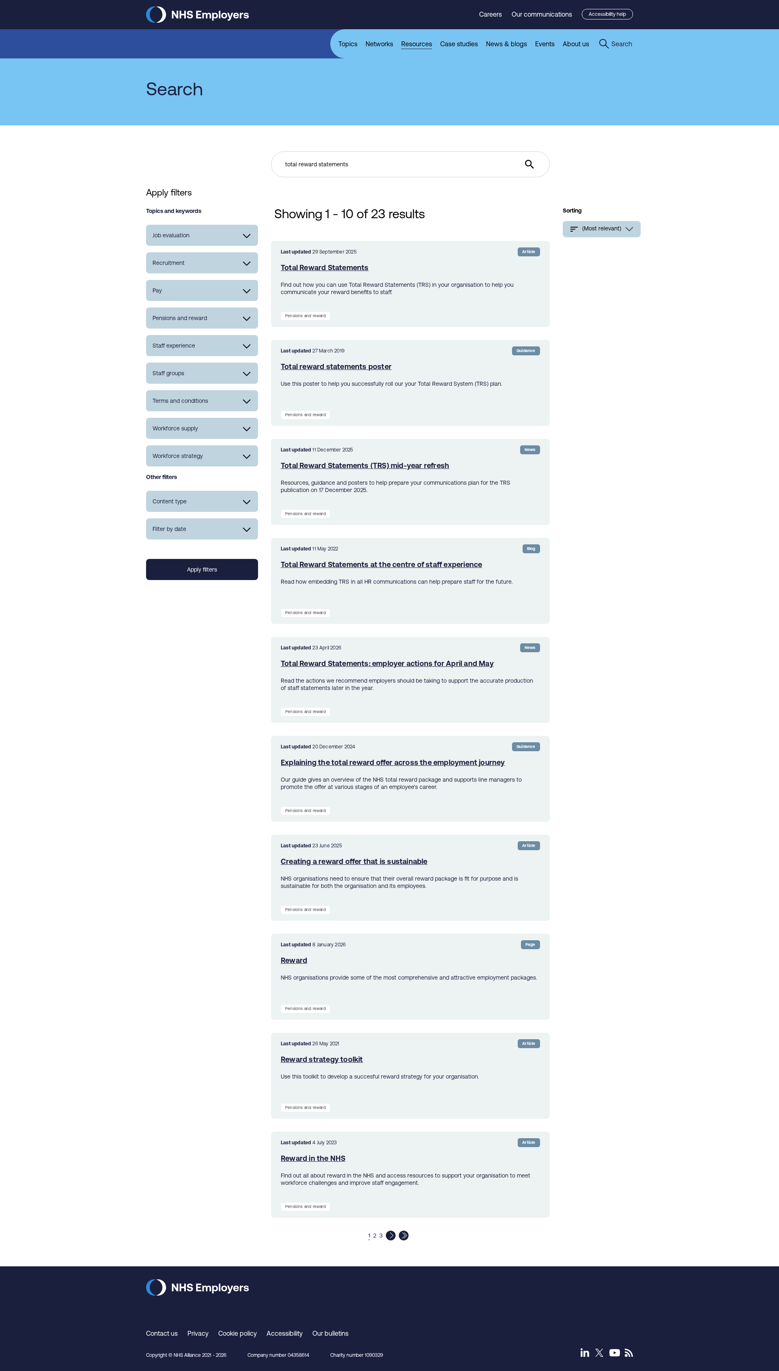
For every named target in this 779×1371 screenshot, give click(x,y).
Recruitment (169, 263)
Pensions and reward (180, 318)
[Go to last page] (404, 1235)
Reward (294, 960)
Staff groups (168, 373)
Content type (170, 501)
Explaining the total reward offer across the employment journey (393, 762)
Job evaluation (171, 235)
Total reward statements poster (336, 366)
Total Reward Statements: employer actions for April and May (387, 663)
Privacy (198, 1333)
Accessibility (285, 1333)
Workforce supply (175, 428)
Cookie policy (237, 1333)
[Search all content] (529, 164)
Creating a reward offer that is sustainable (354, 861)
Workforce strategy (178, 456)
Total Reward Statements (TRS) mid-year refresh (365, 465)
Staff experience (174, 345)
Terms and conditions (180, 401)
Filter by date (169, 529)
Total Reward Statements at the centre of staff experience (381, 564)
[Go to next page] (391, 1235)
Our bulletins (330, 1333)
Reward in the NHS (313, 1158)
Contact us (162, 1333)
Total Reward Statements (325, 267)
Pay (157, 290)
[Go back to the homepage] (197, 20)
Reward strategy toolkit (322, 1059)
